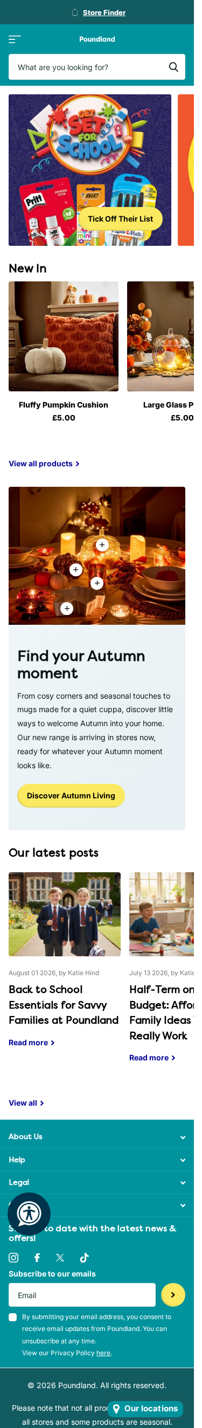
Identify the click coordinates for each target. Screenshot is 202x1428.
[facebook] (37, 1257)
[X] (60, 1257)
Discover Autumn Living (71, 795)
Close (97, 1137)
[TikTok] (84, 1258)
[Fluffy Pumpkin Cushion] (64, 336)
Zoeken (173, 67)
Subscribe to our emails (52, 1273)
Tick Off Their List (120, 218)
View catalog (15, 39)
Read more (97, 583)
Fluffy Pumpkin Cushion (63, 404)
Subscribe (173, 1295)
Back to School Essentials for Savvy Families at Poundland (65, 967)
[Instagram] (13, 1258)
